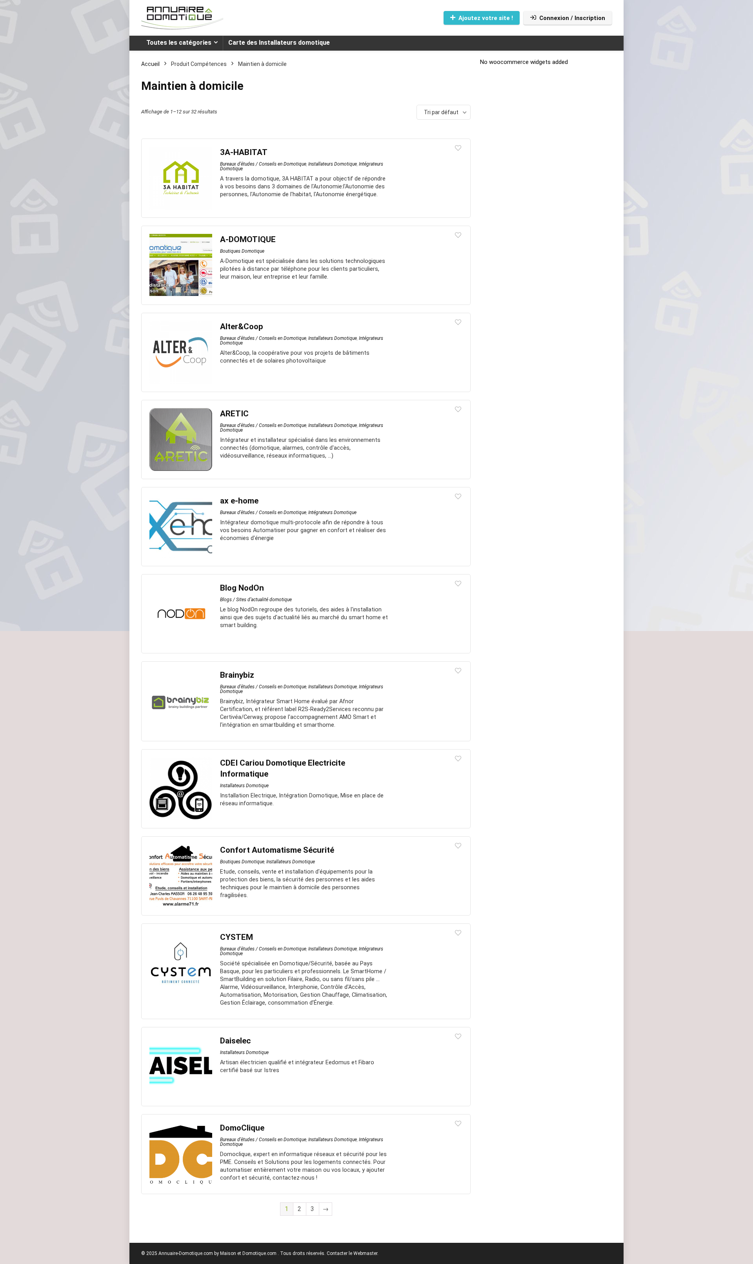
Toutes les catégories (178, 42)
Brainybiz (237, 675)
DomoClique (242, 1128)
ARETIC (234, 413)
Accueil (150, 64)
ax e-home (239, 500)
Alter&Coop (241, 326)
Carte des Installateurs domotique (279, 42)
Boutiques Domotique (242, 251)
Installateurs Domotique (332, 164)
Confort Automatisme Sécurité (277, 850)
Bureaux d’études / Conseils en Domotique (263, 164)
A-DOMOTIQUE (248, 239)
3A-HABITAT (243, 152)
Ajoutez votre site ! (485, 18)
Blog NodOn (242, 588)
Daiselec (235, 1040)
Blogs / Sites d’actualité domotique (256, 599)
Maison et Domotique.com (248, 1253)
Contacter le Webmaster (352, 1253)
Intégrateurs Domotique (332, 512)
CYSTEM (236, 937)
